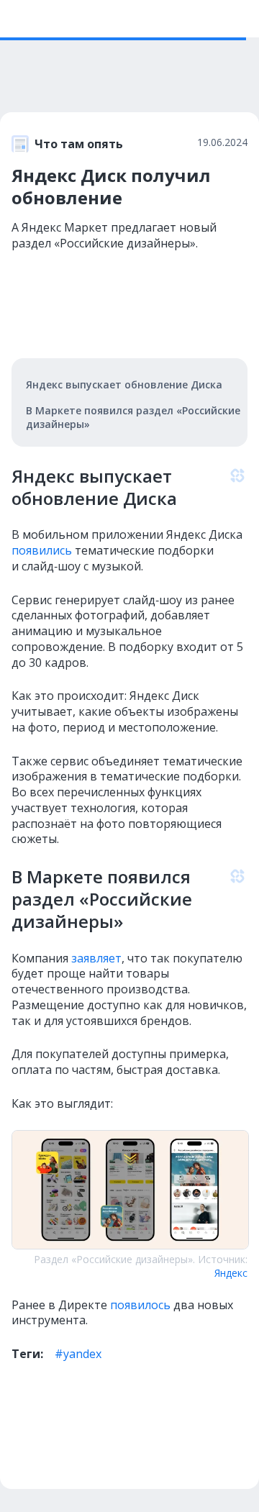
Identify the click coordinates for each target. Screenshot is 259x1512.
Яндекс (230, 1273)
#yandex (78, 1354)
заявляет (96, 958)
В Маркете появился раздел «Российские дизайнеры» (133, 417)
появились (42, 550)
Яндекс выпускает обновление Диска (124, 384)
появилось (140, 1305)
